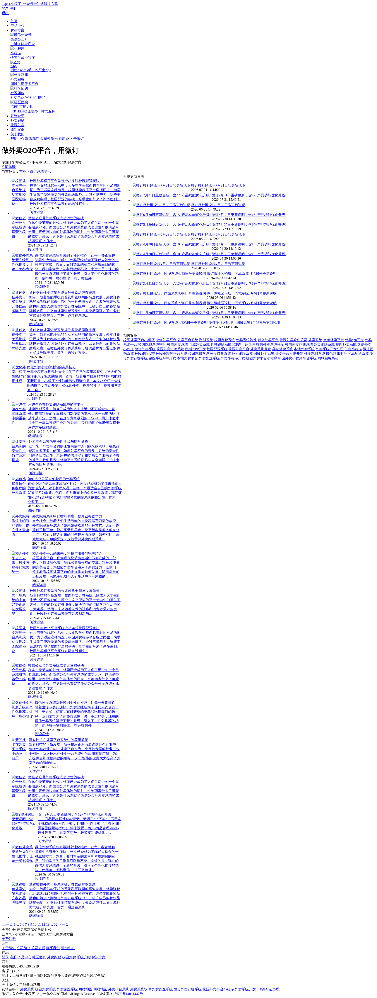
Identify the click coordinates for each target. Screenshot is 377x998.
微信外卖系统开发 (270, 344)
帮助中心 (17, 139)
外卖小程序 (353, 349)
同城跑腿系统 (327, 358)
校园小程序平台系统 (171, 353)
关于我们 (17, 134)
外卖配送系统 (209, 358)
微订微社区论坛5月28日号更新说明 (218, 234)
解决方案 (17, 30)
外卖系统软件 (246, 340)
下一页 (63, 924)
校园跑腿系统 (198, 353)
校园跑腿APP (145, 353)
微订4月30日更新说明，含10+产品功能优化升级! (249, 244)
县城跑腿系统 (221, 344)
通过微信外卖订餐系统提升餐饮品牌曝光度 (62, 292)
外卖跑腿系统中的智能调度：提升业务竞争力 (67, 516)
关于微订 (77, 139)
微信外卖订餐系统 (188, 989)
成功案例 (17, 129)
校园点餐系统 (224, 340)
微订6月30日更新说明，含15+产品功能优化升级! (249, 215)
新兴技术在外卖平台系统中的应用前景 (58, 740)
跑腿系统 (206, 340)
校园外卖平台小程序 (139, 340)
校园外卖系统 (177, 344)
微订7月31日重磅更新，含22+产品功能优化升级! (249, 195)
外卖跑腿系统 (324, 344)
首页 (13, 21)
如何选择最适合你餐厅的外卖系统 (53, 479)
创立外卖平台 (268, 340)
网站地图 (86, 989)
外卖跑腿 (17, 120)
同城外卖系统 (199, 344)
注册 (13, 8)
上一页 (7, 924)
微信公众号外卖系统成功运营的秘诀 (56, 218)
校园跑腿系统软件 (152, 344)
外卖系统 (315, 340)
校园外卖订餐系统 (170, 349)
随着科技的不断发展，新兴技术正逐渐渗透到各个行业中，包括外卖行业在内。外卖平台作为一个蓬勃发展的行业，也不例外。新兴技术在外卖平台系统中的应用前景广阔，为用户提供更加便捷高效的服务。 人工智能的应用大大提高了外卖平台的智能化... (74, 754)
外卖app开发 (354, 340)
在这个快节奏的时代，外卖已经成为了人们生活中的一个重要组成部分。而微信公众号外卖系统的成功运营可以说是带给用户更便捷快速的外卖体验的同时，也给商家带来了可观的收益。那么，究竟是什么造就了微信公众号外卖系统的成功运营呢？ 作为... (73, 232)
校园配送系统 (217, 349)
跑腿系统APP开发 (162, 358)
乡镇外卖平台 (333, 340)
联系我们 (32, 139)
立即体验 (9, 167)
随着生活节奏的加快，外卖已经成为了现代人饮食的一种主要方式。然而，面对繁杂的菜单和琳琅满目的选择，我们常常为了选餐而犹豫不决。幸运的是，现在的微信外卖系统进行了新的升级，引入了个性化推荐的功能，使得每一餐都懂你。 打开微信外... (77, 269)
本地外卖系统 (304, 349)
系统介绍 (17, 116)
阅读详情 (37, 212)
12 (43, 924)
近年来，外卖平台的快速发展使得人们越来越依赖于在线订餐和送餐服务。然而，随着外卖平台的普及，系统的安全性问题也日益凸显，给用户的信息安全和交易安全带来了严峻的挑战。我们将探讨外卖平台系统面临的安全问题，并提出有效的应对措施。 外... (74, 455)
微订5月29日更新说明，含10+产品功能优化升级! (249, 224)
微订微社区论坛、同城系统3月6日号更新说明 (242, 293)
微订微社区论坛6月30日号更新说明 (218, 205)
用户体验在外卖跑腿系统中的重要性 (56, 404)
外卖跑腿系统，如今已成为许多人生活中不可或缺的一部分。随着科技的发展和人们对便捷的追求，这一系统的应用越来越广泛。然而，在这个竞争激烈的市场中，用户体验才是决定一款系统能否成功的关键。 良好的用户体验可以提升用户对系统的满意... (74, 418)
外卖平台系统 (187, 340)
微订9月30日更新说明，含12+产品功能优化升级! (75, 814)
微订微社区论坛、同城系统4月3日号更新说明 (242, 273)
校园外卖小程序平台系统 (297, 358)
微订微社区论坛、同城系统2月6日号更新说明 (242, 303)
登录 (5, 8)
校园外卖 (17, 125)
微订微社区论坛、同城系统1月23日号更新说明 (244, 323)
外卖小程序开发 (233, 358)
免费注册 (9, 939)
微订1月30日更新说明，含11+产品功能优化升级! (249, 313)
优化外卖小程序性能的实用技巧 (51, 367)
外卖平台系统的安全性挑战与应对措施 (58, 442)
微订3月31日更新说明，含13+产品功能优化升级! (249, 283)
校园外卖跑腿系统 (299, 344)
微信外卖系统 (145, 349)
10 (34, 924)
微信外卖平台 (166, 340)
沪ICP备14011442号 (128, 994)
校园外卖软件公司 (293, 340)
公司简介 (62, 139)
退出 (5, 13)
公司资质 (47, 139)
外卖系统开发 (260, 349)
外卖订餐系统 (220, 353)
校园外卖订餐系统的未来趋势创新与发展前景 (64, 591)
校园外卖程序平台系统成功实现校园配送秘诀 (64, 181)
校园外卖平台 (238, 349)
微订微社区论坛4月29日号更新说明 (218, 264)
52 (55, 924)
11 (39, 924)
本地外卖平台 (187, 358)
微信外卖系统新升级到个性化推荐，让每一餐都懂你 (75, 255)
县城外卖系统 (282, 349)
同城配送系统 (358, 353)
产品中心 (17, 25)
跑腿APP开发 (195, 349)
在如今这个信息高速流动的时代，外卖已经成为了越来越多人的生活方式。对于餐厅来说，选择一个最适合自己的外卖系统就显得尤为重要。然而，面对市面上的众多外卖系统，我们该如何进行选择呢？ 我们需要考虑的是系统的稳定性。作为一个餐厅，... (74, 493)
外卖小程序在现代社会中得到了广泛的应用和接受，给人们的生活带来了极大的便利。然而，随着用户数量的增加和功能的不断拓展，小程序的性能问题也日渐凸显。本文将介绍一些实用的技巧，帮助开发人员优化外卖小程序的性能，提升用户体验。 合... (74, 381)
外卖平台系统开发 (289, 353)
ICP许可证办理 (243, 344)
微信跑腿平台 (336, 353)
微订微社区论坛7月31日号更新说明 (218, 185)
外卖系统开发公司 (330, 349)
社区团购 (39, 957)
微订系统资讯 (40, 171)
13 (48, 924)
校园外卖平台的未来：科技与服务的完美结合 (67, 553)
